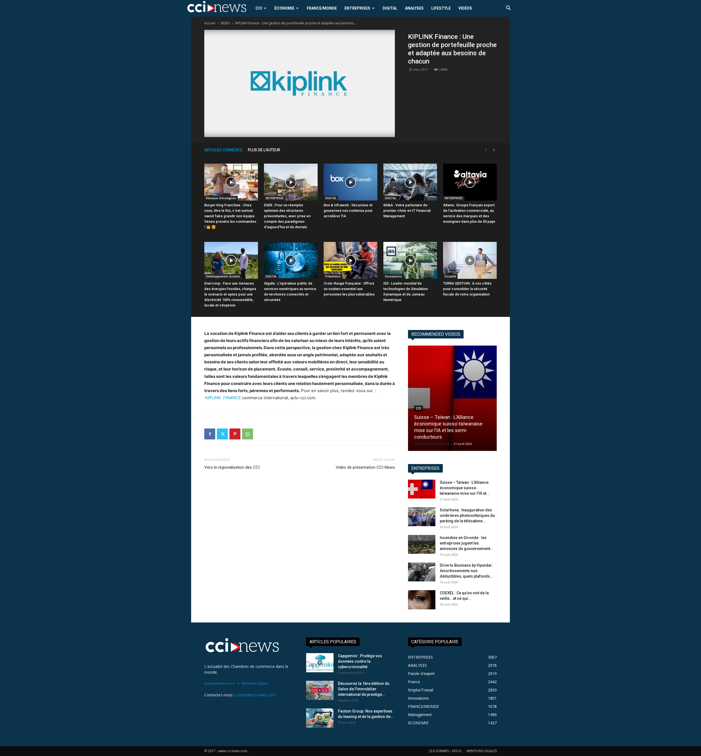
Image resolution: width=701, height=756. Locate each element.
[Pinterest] (234, 433)
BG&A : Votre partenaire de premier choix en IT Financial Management (406, 210)
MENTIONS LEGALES (482, 751)
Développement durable (223, 276)
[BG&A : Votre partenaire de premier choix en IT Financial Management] (410, 182)
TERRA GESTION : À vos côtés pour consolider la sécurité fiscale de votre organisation (467, 288)
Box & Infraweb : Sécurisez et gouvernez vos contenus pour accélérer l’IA (348, 210)
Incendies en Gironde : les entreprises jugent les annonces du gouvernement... (466, 543)
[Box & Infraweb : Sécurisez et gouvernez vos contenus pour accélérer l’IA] (350, 182)
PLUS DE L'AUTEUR (264, 150)
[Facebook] (209, 433)
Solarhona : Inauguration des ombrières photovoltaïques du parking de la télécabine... (467, 515)
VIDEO (225, 23)
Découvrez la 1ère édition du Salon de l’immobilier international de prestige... (363, 689)
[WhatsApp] (247, 433)
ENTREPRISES (357, 8)
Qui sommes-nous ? (219, 683)
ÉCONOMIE (284, 8)
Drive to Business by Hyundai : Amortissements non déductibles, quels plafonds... (466, 570)
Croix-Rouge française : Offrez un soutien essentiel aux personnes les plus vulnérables (349, 288)
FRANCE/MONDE (322, 8)
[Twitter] (222, 433)
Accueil (209, 23)
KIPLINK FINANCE (223, 397)
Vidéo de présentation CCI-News (365, 467)
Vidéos (465, 8)
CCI (258, 8)
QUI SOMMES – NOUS (445, 751)
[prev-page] (486, 149)
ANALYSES (414, 8)
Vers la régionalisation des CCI (232, 467)
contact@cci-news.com (254, 694)
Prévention (333, 276)
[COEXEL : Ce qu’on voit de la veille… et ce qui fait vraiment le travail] (421, 599)
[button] (508, 8)
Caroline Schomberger (432, 444)
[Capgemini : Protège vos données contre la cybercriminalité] (320, 662)
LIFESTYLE (441, 8)
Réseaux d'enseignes (221, 198)
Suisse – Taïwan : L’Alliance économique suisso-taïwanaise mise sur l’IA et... (465, 488)
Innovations (393, 276)
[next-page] (494, 149)
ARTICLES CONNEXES (223, 150)
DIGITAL (390, 8)
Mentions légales (255, 683)
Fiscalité (450, 276)
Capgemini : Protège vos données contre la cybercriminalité (360, 661)
